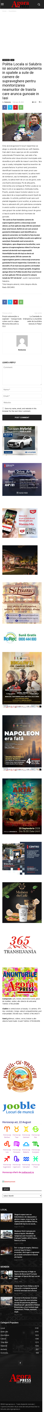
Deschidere (12, 11)
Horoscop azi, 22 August (16, 1122)
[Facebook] (4, 107)
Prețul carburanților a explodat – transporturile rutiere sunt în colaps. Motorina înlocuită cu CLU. (12, 321)
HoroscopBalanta (26, 1150)
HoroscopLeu (7, 1150)
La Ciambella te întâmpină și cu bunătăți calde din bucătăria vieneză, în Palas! (32, 320)
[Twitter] (10, 107)
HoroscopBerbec (7, 1136)
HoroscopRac (36, 1136)
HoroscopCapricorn (17, 1165)
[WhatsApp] (21, 107)
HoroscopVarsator (26, 1165)
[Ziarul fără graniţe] (20, 1377)
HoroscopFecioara (17, 1150)
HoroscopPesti (36, 1165)
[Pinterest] (15, 107)
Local (12, 60)
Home (4, 11)
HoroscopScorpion (36, 1150)
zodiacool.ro (27, 1172)
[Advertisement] (22, 36)
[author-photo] (22, 346)
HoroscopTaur (17, 1136)
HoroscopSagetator (7, 1165)
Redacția (7, 102)
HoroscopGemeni (26, 1136)
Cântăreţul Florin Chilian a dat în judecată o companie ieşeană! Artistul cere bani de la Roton (26, 1288)
